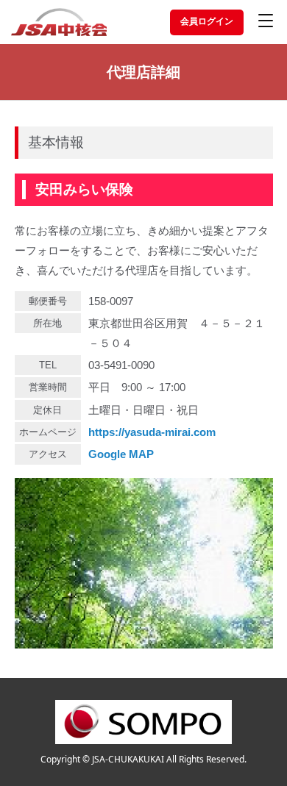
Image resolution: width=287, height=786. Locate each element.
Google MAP (121, 454)
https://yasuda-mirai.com (152, 432)
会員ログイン (206, 21)
